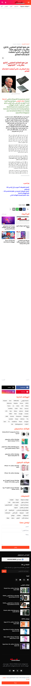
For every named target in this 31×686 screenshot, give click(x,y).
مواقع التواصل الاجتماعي (22, 510)
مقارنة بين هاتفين (24, 508)
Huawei (5, 401)
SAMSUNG (16, 401)
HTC (6, 411)
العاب (27, 513)
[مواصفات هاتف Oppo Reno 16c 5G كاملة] (24, 646)
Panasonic (18, 416)
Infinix (26, 406)
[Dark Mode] (6, 2)
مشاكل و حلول (24, 502)
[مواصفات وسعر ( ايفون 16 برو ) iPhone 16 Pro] (24, 490)
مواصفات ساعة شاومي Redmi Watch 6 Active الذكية (11, 603)
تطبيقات (11, 500)
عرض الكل (4, 214)
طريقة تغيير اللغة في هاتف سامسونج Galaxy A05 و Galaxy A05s (23, 242)
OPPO (26, 403)
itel (12, 424)
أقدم (4, 380)
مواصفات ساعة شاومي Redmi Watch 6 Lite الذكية (11, 596)
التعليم (18, 518)
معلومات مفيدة (17, 44)
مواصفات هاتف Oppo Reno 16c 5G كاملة (10, 644)
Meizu (15, 411)
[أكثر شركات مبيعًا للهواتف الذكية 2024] (8, 235)
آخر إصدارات (7, 513)
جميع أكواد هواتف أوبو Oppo (22, 226)
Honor (21, 403)
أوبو (1, 6)
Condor (26, 414)
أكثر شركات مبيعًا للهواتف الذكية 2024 (9, 241)
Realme (16, 403)
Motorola (9, 403)
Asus (21, 408)
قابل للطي (14, 513)
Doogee (26, 422)
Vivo (10, 401)
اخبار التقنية (11, 510)
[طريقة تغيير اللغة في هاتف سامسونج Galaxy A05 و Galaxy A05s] (22, 235)
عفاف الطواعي (20, 101)
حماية (12, 518)
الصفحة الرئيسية (25, 44)
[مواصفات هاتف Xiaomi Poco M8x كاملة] (24, 590)
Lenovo (26, 408)
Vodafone (14, 422)
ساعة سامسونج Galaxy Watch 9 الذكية (10, 432)
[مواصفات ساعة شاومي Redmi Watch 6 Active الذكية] (24, 605)
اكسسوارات (25, 515)
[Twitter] (20, 209)
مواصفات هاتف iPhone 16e (11, 473)
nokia (17, 406)
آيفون (11, 6)
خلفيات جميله (16, 502)
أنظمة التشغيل (8, 505)
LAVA (7, 416)
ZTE (22, 406)
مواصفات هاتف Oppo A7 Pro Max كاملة (11, 622)
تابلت (9, 502)
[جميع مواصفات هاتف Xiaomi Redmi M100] (24, 612)
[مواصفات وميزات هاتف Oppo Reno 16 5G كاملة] (24, 639)
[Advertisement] (15, 25)
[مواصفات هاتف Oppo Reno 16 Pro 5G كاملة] (24, 631)
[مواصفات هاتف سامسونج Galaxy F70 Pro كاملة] (24, 441)
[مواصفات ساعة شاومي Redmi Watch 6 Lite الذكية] (24, 598)
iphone (21, 411)
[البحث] (2, 2)
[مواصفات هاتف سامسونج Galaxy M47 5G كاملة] (24, 456)
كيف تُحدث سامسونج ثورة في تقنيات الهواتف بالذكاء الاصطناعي (8, 227)
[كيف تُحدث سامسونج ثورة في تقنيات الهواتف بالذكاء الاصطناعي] (8, 220)
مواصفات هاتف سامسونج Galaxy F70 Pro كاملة (12, 440)
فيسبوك (22, 513)
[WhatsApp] (17, 209)
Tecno (8, 406)
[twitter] (24, 579)
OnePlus (10, 408)
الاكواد (15, 508)
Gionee (12, 416)
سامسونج (16, 6)
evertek (11, 419)
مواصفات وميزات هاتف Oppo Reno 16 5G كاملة (11, 637)
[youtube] (20, 579)
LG (13, 406)
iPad (15, 414)
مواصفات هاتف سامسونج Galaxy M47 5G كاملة (12, 454)
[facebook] (27, 579)
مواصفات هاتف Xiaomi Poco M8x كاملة (11, 588)
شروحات (16, 505)
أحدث (27, 380)
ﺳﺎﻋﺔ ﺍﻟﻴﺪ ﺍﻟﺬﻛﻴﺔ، (24, 505)
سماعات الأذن (25, 518)
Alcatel (26, 411)
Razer (20, 422)
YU (9, 422)
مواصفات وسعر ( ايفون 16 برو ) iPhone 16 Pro (11, 488)
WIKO (10, 414)
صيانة (8, 518)
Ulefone (22, 419)
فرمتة (17, 500)
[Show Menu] (28, 2)
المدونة (4, 99)
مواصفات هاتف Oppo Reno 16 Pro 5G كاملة (11, 630)
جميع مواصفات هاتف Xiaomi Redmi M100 (11, 611)
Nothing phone (18, 424)
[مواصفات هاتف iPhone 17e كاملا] (24, 468)
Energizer (26, 416)
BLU (11, 411)
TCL (27, 419)
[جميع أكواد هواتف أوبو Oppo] (22, 220)
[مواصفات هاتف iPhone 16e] (24, 475)
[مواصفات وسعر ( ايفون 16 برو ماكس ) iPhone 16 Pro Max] (24, 482)
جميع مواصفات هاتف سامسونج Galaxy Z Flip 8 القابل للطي (10, 447)
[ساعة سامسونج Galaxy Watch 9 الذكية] (24, 434)
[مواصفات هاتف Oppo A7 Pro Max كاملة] (24, 624)
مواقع (12, 515)
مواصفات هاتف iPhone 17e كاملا (11, 466)
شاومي (6, 6)
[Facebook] (24, 209)
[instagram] (16, 579)
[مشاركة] (3, 58)
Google (20, 414)
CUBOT (26, 424)
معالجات (19, 515)
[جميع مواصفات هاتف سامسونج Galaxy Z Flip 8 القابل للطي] (24, 449)
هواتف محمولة (24, 500)
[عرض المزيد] (10, 209)
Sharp (16, 419)
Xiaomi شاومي (24, 401)
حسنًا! (15, 683)
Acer (5, 422)
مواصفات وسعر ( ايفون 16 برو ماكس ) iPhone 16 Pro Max (11, 481)
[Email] (13, 209)
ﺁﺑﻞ (6, 510)
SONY (16, 408)
